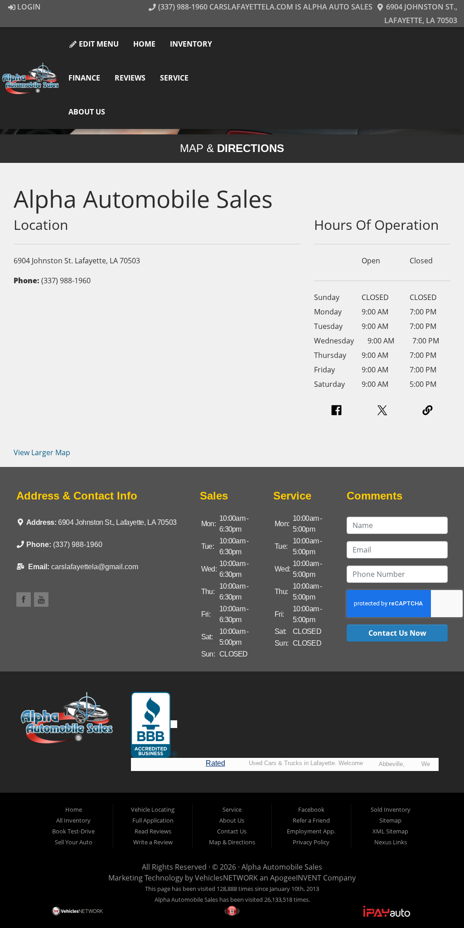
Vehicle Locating (152, 809)
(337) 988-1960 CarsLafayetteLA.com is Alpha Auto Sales (264, 7)
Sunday (326, 297)
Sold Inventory (391, 809)
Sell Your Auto (73, 842)
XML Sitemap (390, 831)
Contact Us (231, 831)
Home (144, 44)
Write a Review (153, 842)
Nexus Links (390, 842)
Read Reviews (153, 831)
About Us (86, 112)
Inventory (191, 44)
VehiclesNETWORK (226, 878)
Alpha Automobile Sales (282, 867)
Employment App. (311, 831)
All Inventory (73, 820)
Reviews (130, 78)
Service (174, 78)
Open (371, 261)
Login (28, 7)
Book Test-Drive (73, 831)
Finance (84, 78)
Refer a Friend (311, 820)
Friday (324, 370)
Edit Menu (98, 44)
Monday (328, 312)
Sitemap (390, 820)
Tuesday (328, 326)
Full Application (153, 820)
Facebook (311, 809)
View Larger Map (42, 452)
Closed (421, 261)
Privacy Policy (311, 842)
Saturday (329, 384)
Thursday (330, 355)
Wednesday (334, 341)
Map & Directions (232, 842)
